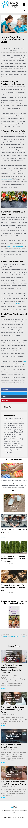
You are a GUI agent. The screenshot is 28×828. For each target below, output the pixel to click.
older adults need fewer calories (14, 246)
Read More (3, 537)
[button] (24, 4)
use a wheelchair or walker (19, 304)
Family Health (15, 50)
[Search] (25, 11)
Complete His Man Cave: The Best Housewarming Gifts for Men (13, 587)
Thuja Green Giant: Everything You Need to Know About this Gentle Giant (13, 558)
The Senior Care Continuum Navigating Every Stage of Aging (12, 709)
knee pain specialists (6, 179)
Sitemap (14, 826)
